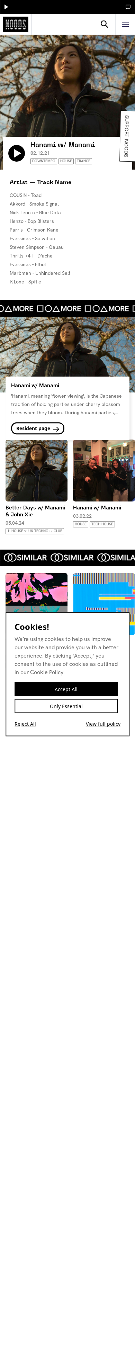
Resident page (34, 428)
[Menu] (125, 24)
